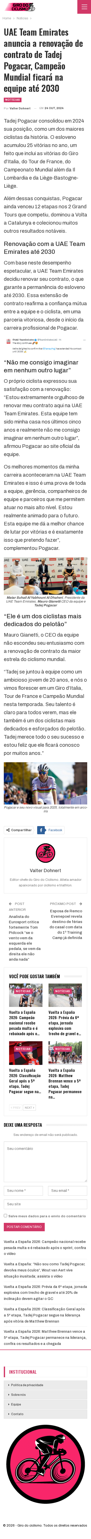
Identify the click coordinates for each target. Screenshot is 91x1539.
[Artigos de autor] (45, 853)
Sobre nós (18, 1395)
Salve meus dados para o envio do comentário (47, 1216)
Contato (17, 1414)
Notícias (12, 99)
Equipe (16, 1404)
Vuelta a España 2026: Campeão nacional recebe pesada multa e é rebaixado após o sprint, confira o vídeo (45, 1248)
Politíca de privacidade (27, 1385)
